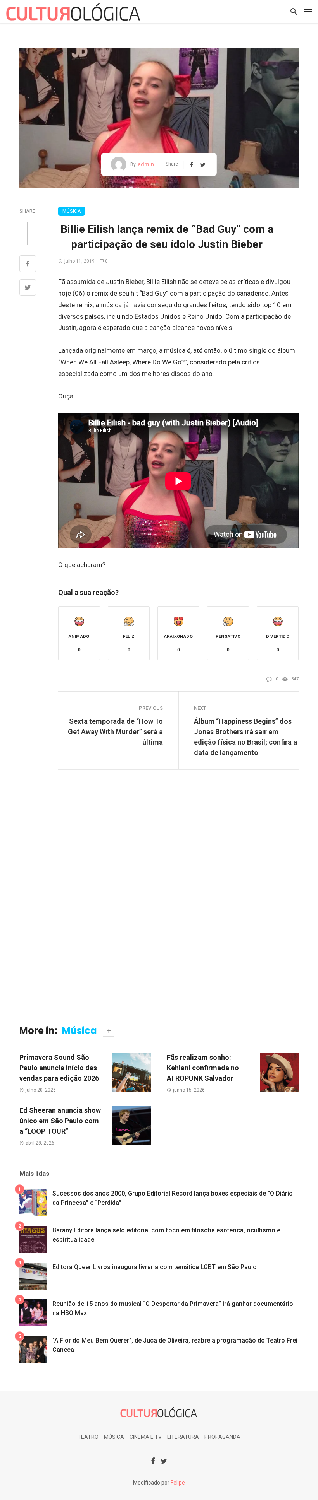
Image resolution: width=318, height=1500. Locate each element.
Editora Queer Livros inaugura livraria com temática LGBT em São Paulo (154, 1267)
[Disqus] (159, 903)
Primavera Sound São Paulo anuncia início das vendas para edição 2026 (59, 1067)
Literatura (183, 1437)
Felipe (178, 1482)
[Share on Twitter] (27, 288)
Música (71, 211)
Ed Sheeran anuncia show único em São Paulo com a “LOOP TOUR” (60, 1120)
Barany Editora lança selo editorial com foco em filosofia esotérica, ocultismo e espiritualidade (166, 1235)
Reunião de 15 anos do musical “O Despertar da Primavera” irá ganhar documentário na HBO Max (172, 1308)
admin (146, 164)
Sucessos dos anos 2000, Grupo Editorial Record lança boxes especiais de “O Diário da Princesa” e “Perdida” (172, 1198)
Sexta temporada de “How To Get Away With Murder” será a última (115, 731)
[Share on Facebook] (27, 264)
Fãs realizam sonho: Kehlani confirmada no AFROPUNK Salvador (203, 1067)
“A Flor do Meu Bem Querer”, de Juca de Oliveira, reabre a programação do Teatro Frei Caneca (174, 1345)
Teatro (88, 1437)
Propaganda (222, 1437)
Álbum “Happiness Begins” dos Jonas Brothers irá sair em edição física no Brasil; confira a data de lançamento (245, 737)
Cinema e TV (146, 1437)
